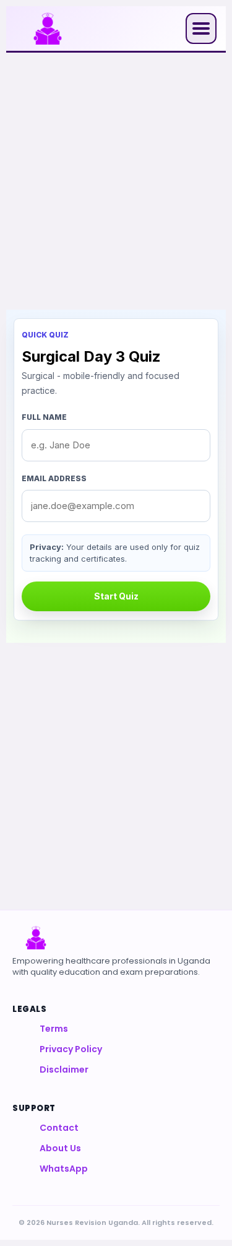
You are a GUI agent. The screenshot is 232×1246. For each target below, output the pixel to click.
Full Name (44, 417)
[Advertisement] (116, 181)
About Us (60, 1148)
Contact (59, 1128)
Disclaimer (64, 1069)
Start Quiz (116, 596)
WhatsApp (64, 1168)
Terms (54, 1028)
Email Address (54, 478)
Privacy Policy (71, 1049)
